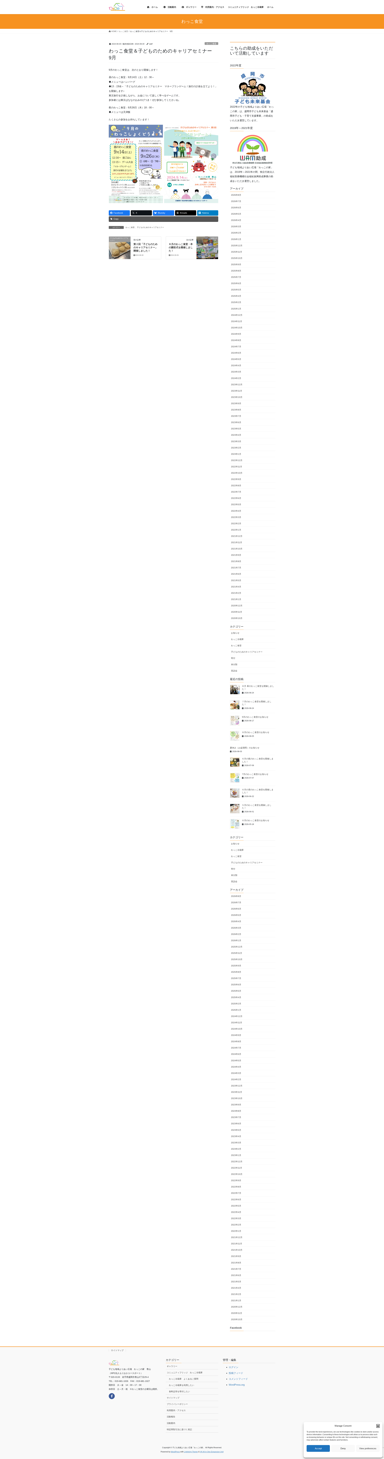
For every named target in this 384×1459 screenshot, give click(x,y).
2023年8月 (236, 410)
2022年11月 (236, 466)
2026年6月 (236, 207)
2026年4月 (236, 220)
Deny (343, 1448)
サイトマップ (117, 1350)
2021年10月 (236, 549)
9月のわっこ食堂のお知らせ (255, 717)
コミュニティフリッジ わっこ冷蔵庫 (184, 1372)
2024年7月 (236, 346)
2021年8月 (236, 561)
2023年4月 (236, 435)
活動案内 (171, 1423)
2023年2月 (236, 448)
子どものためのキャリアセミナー (150, 227)
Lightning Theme (191, 1452)
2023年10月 (236, 397)
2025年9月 (236, 264)
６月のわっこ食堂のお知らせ (255, 820)
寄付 (233, 658)
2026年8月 (236, 195)
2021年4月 (236, 586)
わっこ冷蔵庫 (237, 639)
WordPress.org (237, 1385)
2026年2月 (236, 233)
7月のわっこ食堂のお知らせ (255, 774)
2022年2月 (236, 523)
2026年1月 (236, 239)
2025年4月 (236, 296)
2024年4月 (236, 365)
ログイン (233, 1367)
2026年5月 (236, 214)
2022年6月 (236, 498)
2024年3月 (236, 372)
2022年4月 (236, 511)
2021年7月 (236, 567)
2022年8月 (236, 485)
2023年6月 (236, 422)
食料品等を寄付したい (179, 1391)
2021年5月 (236, 580)
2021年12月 (236, 536)
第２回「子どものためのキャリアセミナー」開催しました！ (146, 247)
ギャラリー (172, 1366)
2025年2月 (236, 302)
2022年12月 (236, 460)
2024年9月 (236, 334)
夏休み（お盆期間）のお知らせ (244, 748)
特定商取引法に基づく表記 (179, 1429)
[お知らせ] (207, 247)
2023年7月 (236, 416)
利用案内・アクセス (176, 1410)
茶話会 (234, 671)
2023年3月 (236, 441)
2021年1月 (236, 599)
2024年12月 (236, 315)
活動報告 (171, 1416)
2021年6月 (236, 574)
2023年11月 (236, 391)
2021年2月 (236, 593)
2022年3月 (236, 517)
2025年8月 (236, 271)
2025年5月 (236, 289)
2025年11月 (236, 252)
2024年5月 (236, 359)
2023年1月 (236, 454)
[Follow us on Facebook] (112, 1396)
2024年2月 (236, 378)
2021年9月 (236, 555)
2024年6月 (236, 353)
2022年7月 (236, 492)
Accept (318, 1448)
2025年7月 (236, 277)
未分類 (234, 664)
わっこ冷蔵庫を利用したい (181, 1385)
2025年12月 (236, 245)
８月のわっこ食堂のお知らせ (255, 732)
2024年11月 (236, 321)
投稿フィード (236, 1373)
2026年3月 (236, 226)
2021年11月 (236, 542)
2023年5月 (236, 428)
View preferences (367, 1448)
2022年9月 (236, 479)
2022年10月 (236, 473)
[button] (378, 1425)
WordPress (175, 1452)
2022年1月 (236, 530)
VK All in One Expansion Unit (212, 1452)
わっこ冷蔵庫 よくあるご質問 (183, 1379)
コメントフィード (238, 1379)
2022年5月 (236, 504)
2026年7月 (236, 201)
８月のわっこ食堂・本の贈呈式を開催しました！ (181, 247)
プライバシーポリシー (177, 1404)
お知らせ (235, 633)
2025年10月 (236, 258)
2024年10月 (236, 327)
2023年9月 (236, 403)
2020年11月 (236, 612)
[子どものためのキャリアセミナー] (119, 247)
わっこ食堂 (211, 43)
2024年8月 (236, 340)
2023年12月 (236, 384)
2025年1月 (236, 309)
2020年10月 (236, 618)
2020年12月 (236, 605)
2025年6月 (236, 283)
